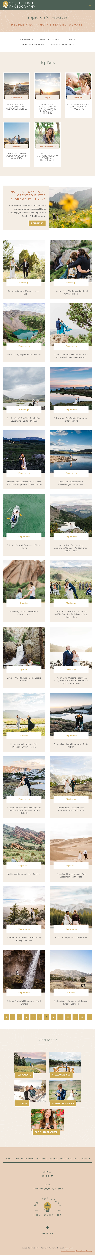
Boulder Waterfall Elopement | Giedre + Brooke (24, 679)
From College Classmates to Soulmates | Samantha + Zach (71, 809)
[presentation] (65, 207)
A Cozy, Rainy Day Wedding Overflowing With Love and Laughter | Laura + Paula (71, 548)
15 (82, 1017)
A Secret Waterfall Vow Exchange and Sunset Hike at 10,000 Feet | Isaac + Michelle (24, 810)
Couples (24, 603)
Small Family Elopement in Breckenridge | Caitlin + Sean (71, 483)
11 (68, 1017)
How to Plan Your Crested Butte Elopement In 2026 (28, 195)
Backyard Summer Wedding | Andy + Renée (24, 292)
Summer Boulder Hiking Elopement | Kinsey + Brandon (24, 938)
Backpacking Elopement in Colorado (24, 354)
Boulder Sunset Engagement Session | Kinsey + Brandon (71, 1002)
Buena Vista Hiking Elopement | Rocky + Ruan (71, 745)
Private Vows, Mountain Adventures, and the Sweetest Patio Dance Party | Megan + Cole (71, 614)
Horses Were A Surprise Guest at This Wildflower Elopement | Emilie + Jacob (24, 483)
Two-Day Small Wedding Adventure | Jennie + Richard (71, 292)
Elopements (24, 346)
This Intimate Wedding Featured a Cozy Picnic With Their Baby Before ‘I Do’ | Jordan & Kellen (71, 681)
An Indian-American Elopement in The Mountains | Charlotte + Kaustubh (71, 356)
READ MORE (38, 224)
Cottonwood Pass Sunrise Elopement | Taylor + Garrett (71, 419)
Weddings (24, 282)
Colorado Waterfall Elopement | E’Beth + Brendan (24, 1002)
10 (60, 1017)
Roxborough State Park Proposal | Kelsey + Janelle (24, 612)
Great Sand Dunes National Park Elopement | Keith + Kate (71, 875)
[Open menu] (89, 5)
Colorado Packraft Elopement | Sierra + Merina (24, 546)
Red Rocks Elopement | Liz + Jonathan (24, 874)
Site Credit (69, 1248)
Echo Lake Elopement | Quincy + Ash (71, 937)
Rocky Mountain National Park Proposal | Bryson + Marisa (24, 745)
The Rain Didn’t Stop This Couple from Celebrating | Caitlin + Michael (24, 419)
